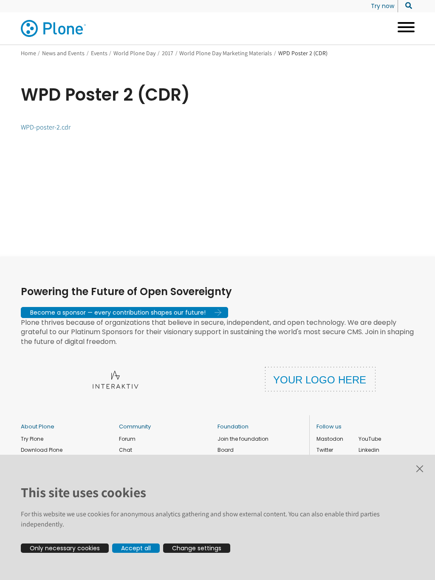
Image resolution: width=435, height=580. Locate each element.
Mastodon (329, 438)
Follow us (329, 426)
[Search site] (406, 5)
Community (135, 426)
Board (226, 449)
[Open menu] (403, 28)
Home (28, 53)
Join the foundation (243, 438)
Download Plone (41, 449)
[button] (124, 312)
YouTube (370, 438)
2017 (167, 53)
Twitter (324, 449)
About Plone (37, 426)
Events (99, 53)
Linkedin (369, 449)
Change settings (196, 548)
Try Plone (32, 438)
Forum (127, 438)
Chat (125, 449)
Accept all (136, 548)
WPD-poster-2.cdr (46, 127)
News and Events (63, 53)
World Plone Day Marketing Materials (225, 53)
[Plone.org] (54, 28)
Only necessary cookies (65, 548)
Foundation (233, 426)
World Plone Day (134, 53)
